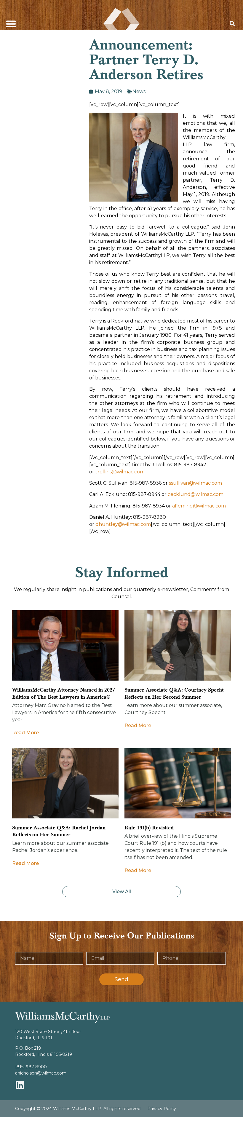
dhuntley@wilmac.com (123, 524)
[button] (11, 24)
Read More (25, 732)
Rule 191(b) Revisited (149, 828)
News (139, 91)
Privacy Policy (161, 1108)
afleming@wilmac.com (199, 506)
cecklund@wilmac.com (195, 494)
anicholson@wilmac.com (40, 1073)
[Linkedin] (20, 1085)
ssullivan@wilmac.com (195, 483)
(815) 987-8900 (31, 1066)
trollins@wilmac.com (120, 472)
